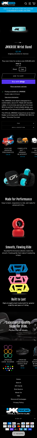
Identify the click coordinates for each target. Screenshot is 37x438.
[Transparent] (4, 370)
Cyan (22, 69)
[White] (9, 370)
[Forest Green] (11, 370)
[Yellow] (12, 366)
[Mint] (8, 366)
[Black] (3, 366)
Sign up (18, 418)
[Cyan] (6, 368)
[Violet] (10, 368)
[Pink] (8, 368)
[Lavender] (12, 368)
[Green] (10, 366)
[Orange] (3, 368)
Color (18, 65)
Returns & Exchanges (18, 399)
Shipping (10, 54)
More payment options (18, 86)
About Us (18, 392)
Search (18, 382)
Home (18, 379)
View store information (12, 97)
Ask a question (18, 127)
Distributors (18, 389)
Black (15, 69)
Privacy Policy (18, 402)
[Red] (6, 366)
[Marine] (7, 370)
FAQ (18, 123)
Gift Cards (18, 386)
